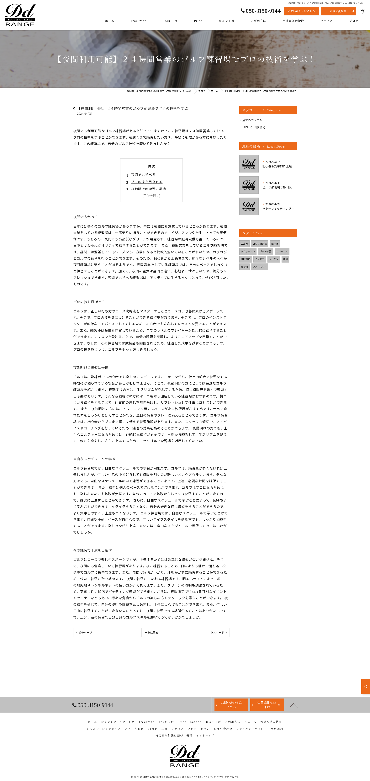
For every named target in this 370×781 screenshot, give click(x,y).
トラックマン (248, 251)
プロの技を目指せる (147, 181)
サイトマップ (205, 735)
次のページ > (219, 632)
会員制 (244, 266)
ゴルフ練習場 (260, 243)
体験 (285, 259)
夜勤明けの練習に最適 (148, 188)
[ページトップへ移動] (294, 705)
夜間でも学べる (143, 174)
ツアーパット (260, 266)
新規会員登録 (338, 11)
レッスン (273, 259)
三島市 (244, 243)
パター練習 (265, 251)
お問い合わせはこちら (301, 11)
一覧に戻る (151, 632)
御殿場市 (245, 259)
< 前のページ (84, 632)
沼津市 (274, 243)
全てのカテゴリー (254, 120)
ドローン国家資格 (254, 127)
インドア (259, 259)
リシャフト (282, 251)
